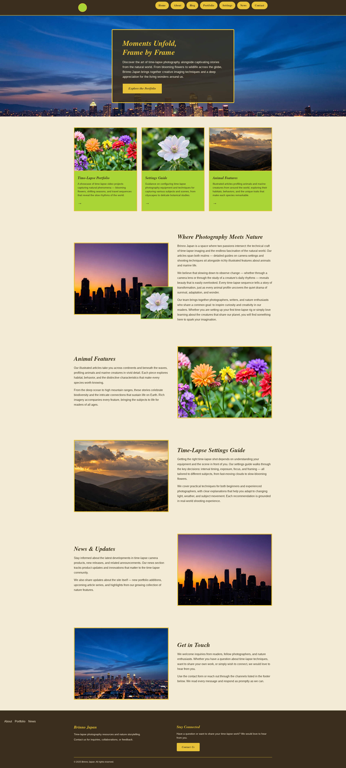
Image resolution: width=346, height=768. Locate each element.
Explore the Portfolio (142, 88)
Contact (259, 5)
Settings (227, 5)
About (177, 5)
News (243, 5)
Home (162, 5)
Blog (192, 5)
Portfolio (208, 5)
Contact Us (188, 747)
